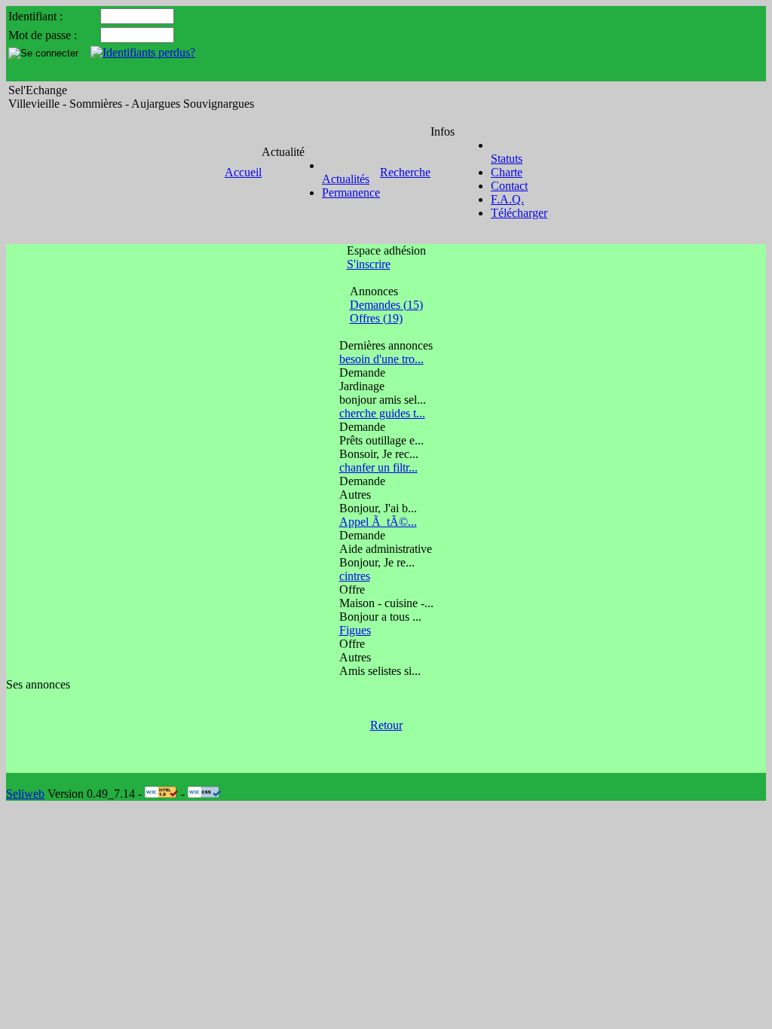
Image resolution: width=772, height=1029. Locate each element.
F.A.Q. (507, 199)
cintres (354, 575)
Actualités (345, 179)
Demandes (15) (386, 304)
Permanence (351, 192)
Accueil (243, 172)
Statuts (506, 158)
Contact (509, 185)
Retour (386, 725)
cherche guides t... (382, 413)
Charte (506, 172)
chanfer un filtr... (378, 467)
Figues (355, 630)
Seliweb (25, 793)
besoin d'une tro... (381, 359)
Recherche (405, 172)
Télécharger (519, 212)
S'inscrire (369, 264)
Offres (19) (376, 318)
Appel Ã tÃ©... (378, 521)
